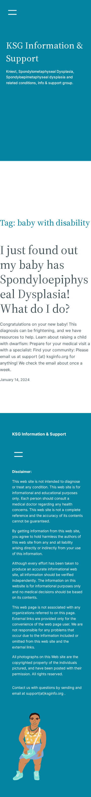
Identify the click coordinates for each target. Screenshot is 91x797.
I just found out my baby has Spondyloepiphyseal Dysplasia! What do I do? (44, 279)
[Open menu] (12, 12)
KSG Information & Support (39, 434)
